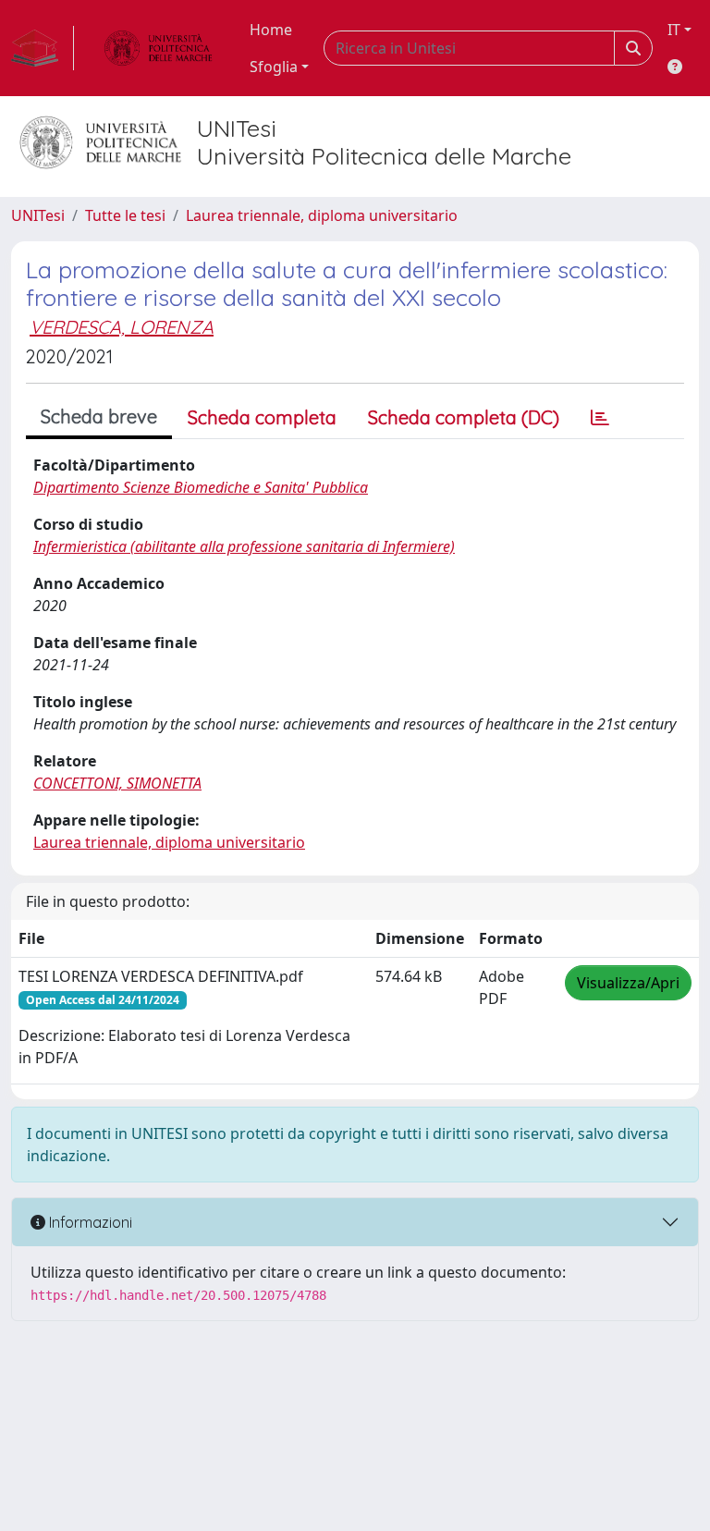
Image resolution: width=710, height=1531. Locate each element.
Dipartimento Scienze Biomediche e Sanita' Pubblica (200, 487)
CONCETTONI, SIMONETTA (117, 783)
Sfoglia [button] (274, 66)
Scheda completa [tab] (262, 417)
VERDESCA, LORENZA (122, 326)
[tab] (600, 417)
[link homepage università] (158, 48)
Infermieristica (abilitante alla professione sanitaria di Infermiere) (244, 546)
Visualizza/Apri (628, 983)
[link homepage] (42, 48)
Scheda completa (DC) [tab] (463, 417)
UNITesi (38, 215)
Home (271, 29)
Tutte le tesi (125, 215)
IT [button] (673, 29)
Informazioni (88, 1222)
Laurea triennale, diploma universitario (322, 215)
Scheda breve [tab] (99, 416)
